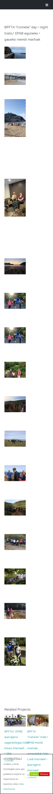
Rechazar (44, 774)
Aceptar (34, 774)
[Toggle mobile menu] (47, 4)
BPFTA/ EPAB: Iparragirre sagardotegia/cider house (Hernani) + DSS (16, 742)
